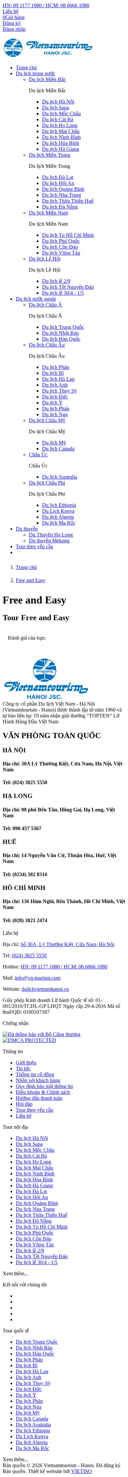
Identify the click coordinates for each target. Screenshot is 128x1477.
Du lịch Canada (58, 448)
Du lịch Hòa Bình (60, 143)
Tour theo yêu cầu (34, 546)
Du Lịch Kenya (58, 511)
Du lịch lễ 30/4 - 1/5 (63, 293)
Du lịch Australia (59, 477)
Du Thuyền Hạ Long (51, 534)
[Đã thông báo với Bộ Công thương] (41, 1034)
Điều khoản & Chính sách (43, 1092)
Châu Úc (38, 454)
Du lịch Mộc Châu (61, 113)
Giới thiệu (26, 1062)
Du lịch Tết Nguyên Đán (68, 287)
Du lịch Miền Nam (48, 213)
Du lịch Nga (55, 414)
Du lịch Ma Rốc (58, 523)
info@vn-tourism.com (37, 978)
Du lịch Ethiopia (59, 505)
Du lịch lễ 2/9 (56, 281)
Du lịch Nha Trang (61, 195)
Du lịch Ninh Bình (61, 137)
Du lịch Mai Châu (60, 131)
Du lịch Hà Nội (58, 101)
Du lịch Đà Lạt (57, 177)
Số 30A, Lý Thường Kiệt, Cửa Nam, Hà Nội (67, 944)
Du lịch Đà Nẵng (60, 207)
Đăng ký (12, 23)
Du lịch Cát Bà (57, 119)
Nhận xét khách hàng (38, 1080)
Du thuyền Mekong (49, 540)
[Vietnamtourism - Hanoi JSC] (48, 56)
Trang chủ (26, 67)
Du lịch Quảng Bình (63, 189)
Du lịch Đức (55, 396)
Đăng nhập (14, 29)
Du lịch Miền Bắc (47, 79)
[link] (29, 1040)
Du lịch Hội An (58, 183)
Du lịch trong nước (35, 73)
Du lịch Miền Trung (49, 155)
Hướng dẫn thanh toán (39, 1098)
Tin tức (23, 1068)
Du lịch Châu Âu (47, 345)
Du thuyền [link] (27, 529)
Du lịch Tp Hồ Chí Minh (68, 235)
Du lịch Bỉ (53, 373)
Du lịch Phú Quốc (61, 241)
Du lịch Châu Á (45, 304)
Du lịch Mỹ (54, 442)
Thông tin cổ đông (35, 1074)
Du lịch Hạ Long (59, 125)
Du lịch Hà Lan (58, 379)
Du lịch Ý (52, 402)
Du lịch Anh (55, 385)
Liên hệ (10, 11)
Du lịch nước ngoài (36, 299)
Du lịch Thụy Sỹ (59, 391)
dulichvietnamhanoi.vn (45, 989)
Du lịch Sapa (55, 107)
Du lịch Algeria (58, 517)
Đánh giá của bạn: (27, 638)
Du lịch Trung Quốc (63, 327)
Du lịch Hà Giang (60, 149)
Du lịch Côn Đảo (60, 247)
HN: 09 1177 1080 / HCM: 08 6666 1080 (46, 5)
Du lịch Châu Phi (47, 483)
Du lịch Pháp (55, 367)
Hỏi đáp (24, 1104)
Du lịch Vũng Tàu (61, 253)
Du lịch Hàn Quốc (61, 339)
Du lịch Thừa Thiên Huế (68, 201)
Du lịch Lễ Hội (44, 258)
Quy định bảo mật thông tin (44, 1086)
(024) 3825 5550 (29, 955)
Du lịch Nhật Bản (60, 333)
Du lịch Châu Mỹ (47, 420)
